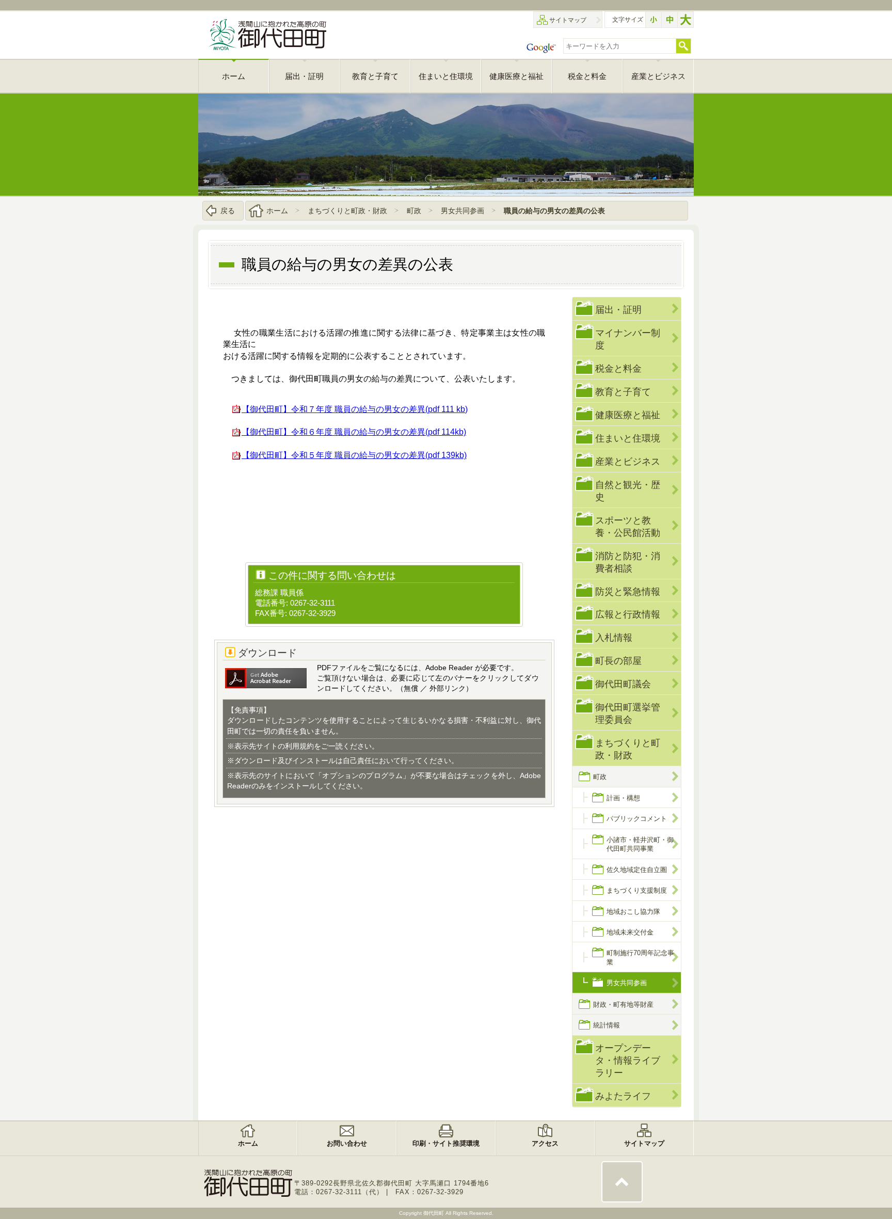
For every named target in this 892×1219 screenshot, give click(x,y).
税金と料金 (618, 368)
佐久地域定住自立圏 (637, 870)
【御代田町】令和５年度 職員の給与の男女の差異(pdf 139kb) (354, 455)
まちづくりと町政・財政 (347, 211)
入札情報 (613, 637)
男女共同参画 (462, 211)
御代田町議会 (623, 683)
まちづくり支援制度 (637, 890)
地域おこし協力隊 (633, 911)
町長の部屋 (618, 660)
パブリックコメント (637, 818)
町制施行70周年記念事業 (640, 957)
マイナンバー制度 (627, 339)
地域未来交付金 (630, 932)
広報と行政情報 (627, 614)
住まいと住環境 (627, 438)
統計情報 (606, 1025)
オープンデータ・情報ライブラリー (627, 1060)
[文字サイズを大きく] (685, 19)
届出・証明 (618, 309)
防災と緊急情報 (627, 591)
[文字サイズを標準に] (669, 19)
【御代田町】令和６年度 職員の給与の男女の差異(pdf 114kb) (354, 432)
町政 (414, 211)
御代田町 (434, 1213)
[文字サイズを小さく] (653, 19)
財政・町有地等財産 (623, 1004)
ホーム (277, 211)
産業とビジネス (627, 461)
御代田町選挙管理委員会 (627, 713)
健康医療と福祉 (627, 414)
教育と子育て (623, 391)
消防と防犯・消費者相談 (627, 562)
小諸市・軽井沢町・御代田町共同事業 (640, 844)
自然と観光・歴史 (627, 490)
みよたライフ (623, 1095)
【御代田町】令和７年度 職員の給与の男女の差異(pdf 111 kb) (355, 409)
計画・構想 (623, 798)
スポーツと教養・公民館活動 (627, 526)
